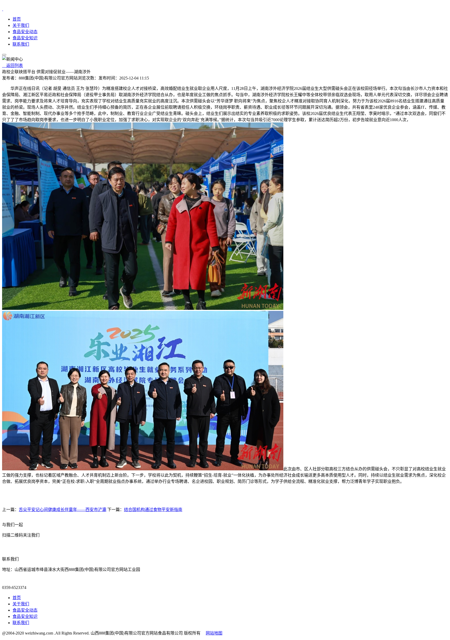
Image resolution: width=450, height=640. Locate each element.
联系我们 (20, 44)
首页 (16, 19)
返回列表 (12, 65)
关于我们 (20, 25)
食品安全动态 (25, 31)
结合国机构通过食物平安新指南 (153, 509)
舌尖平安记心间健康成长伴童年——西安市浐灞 (62, 509)
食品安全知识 (25, 38)
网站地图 (214, 633)
